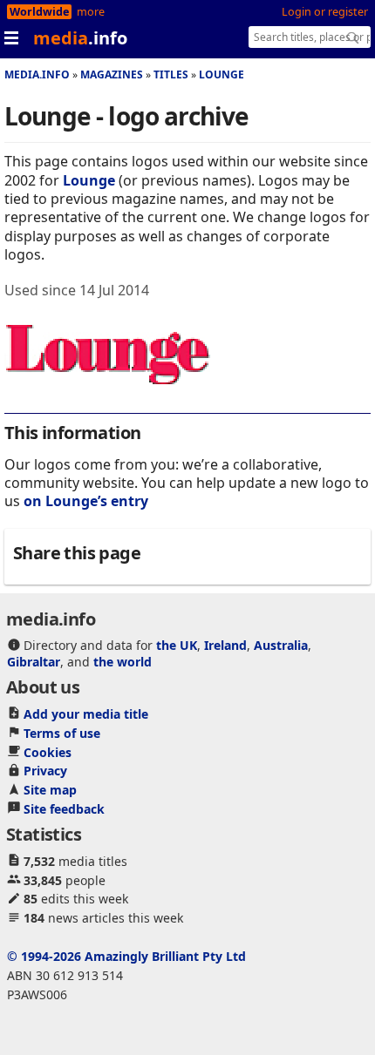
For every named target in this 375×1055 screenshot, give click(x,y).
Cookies (48, 752)
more (91, 11)
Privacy (45, 770)
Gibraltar (33, 661)
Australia (281, 645)
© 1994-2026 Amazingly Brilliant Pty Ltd (126, 956)
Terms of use (62, 733)
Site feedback (64, 809)
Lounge (221, 74)
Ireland (225, 645)
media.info (37, 74)
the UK (176, 645)
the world (122, 661)
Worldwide (39, 11)
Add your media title (86, 714)
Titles (170, 74)
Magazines (111, 74)
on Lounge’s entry (86, 501)
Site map (50, 789)
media (80, 38)
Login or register (325, 11)
